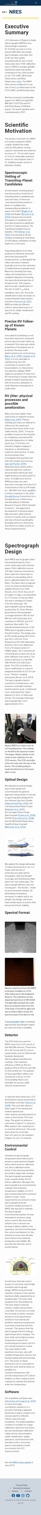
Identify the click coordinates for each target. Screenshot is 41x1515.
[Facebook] (13, 1495)
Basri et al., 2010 (13, 420)
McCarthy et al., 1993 (15, 827)
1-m (17, 87)
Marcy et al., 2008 (13, 356)
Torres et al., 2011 (23, 301)
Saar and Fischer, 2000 (15, 464)
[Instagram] (22, 1495)
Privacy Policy (21, 1485)
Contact (28, 1491)
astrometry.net (12, 1401)
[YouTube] (18, 1495)
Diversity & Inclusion (21, 1488)
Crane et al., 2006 (27, 815)
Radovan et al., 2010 (14, 809)
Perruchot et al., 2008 (23, 818)
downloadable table (16, 1022)
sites (19, 81)
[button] (36, 3)
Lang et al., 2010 (27, 1401)
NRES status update (21, 1462)
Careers (15, 1491)
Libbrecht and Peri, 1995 (16, 803)
